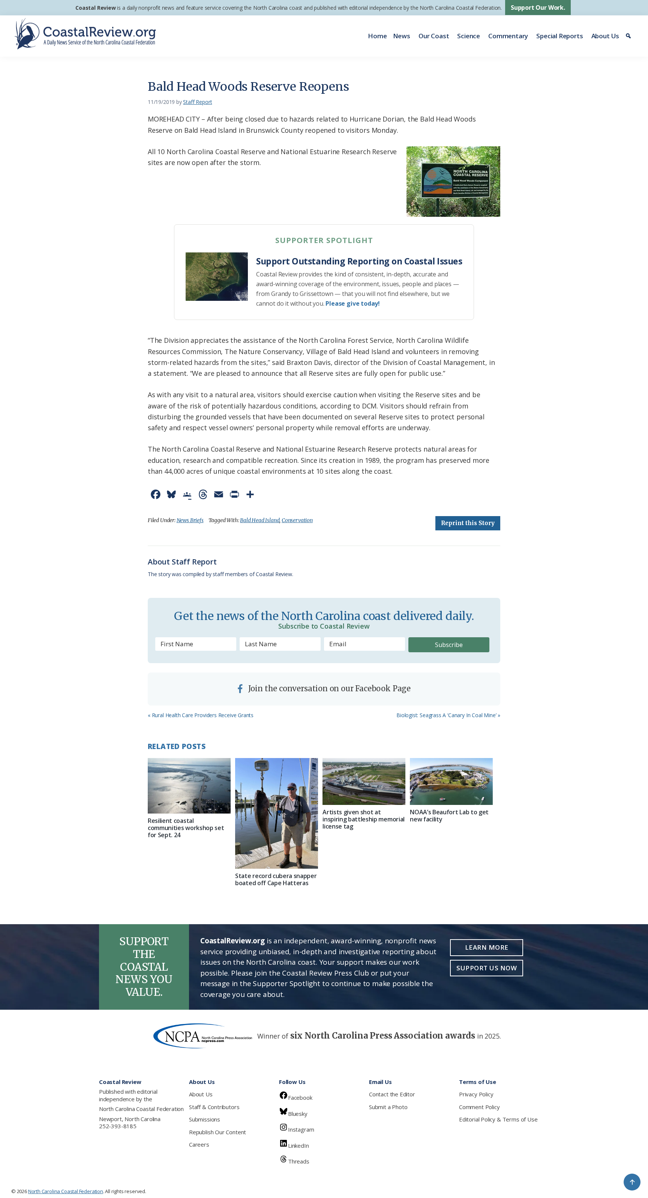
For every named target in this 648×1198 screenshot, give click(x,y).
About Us (605, 36)
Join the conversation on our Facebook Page (328, 688)
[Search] (629, 36)
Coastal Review (95, 7)
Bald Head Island (259, 520)
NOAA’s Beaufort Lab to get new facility (449, 815)
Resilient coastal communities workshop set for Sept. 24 (186, 828)
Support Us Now (486, 968)
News (401, 36)
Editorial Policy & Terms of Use (498, 1119)
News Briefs (190, 520)
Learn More (486, 947)
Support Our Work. (538, 7)
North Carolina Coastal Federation (141, 1108)
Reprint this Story (468, 523)
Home (377, 36)
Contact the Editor (392, 1094)
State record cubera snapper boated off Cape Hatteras (275, 879)
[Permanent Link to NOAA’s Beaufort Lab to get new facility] (451, 781)
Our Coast (433, 36)
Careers (199, 1144)
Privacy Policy (476, 1094)
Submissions (204, 1119)
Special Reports (559, 36)
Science (468, 36)
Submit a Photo (388, 1107)
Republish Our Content (217, 1132)
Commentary (508, 36)
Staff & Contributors (214, 1107)
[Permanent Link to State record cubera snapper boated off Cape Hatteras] (276, 813)
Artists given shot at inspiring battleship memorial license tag (363, 819)
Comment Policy (479, 1107)
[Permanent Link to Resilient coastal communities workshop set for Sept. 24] (189, 785)
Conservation (297, 520)
